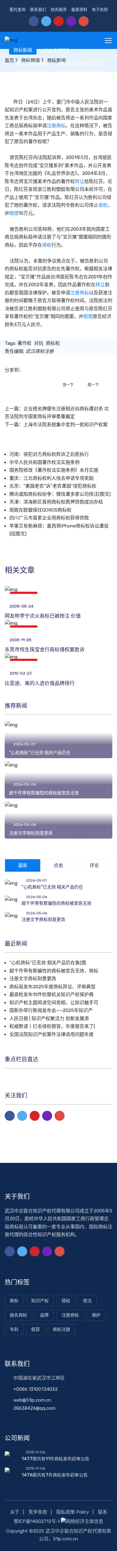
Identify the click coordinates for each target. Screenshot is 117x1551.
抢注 (87, 1300)
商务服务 (59, 9)
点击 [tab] (58, 865)
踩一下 (93, 385)
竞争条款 (37, 1512)
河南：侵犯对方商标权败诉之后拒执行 (49, 454)
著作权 (24, 343)
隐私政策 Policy (72, 1512)
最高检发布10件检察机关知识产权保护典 (51, 994)
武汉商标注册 (40, 351)
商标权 (53, 343)
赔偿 (14, 213)
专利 (14, 1329)
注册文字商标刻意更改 (31, 833)
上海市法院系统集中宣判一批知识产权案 (65, 424)
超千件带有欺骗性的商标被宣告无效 (44, 793)
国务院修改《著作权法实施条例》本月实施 (53, 470)
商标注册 (61, 1329)
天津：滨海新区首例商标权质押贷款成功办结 (56, 502)
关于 (14, 1512)
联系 (102, 1512)
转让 (79, 181)
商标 (14, 1300)
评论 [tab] (94, 865)
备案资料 (79, 9)
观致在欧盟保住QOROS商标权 (40, 510)
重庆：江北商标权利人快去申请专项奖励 (51, 478)
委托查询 (17, 9)
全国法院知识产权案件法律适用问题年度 (51, 1034)
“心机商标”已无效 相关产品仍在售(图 (47, 963)
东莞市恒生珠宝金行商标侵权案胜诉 (45, 650)
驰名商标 (18, 1315)
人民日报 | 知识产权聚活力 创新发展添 (49, 1018)
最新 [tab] (22, 865)
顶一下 (68, 385)
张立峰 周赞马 (57, 50)
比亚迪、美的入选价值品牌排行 (40, 683)
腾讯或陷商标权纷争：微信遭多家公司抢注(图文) (60, 494)
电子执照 (100, 9)
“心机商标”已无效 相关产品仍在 (40, 752)
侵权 (103, 205)
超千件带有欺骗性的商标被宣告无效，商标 (53, 971)
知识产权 (40, 1300)
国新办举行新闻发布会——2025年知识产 (51, 1010)
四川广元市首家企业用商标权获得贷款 (49, 518)
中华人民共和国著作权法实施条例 (44, 462)
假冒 (35, 1329)
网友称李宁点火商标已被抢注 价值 (43, 616)
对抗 (38, 343)
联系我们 (38, 9)
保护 (96, 1315)
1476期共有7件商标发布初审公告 (55, 1475)
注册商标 (56, 125)
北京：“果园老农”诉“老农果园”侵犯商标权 (52, 486)
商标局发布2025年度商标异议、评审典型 (52, 987)
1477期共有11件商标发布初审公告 (55, 1459)
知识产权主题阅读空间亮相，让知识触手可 (53, 1002)
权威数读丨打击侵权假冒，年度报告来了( (52, 1026)
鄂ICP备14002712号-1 (37, 1521)
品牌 (44, 1315)
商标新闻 (22, 50)
